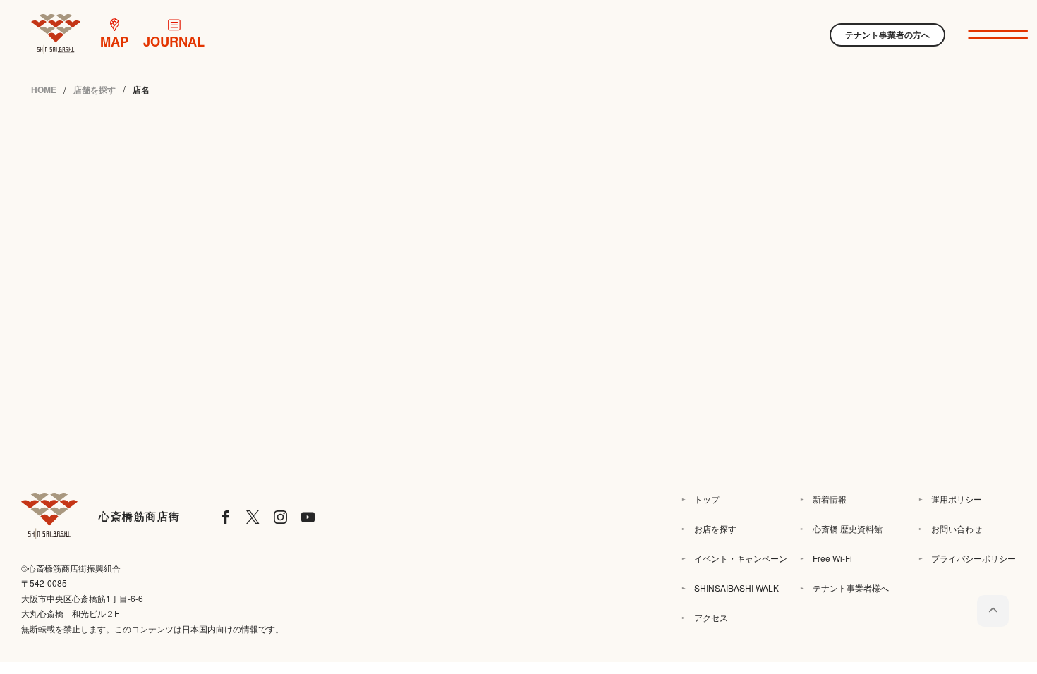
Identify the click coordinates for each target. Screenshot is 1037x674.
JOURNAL (174, 41)
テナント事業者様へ (851, 588)
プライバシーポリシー (973, 558)
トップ (707, 499)
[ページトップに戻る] (993, 611)
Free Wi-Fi (832, 558)
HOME (43, 89)
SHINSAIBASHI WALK (736, 588)
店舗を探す (94, 89)
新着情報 (830, 499)
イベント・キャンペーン (740, 558)
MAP (114, 41)
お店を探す (715, 528)
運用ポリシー (956, 499)
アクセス (711, 617)
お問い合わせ (956, 528)
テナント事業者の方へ (887, 34)
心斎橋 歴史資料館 (848, 528)
